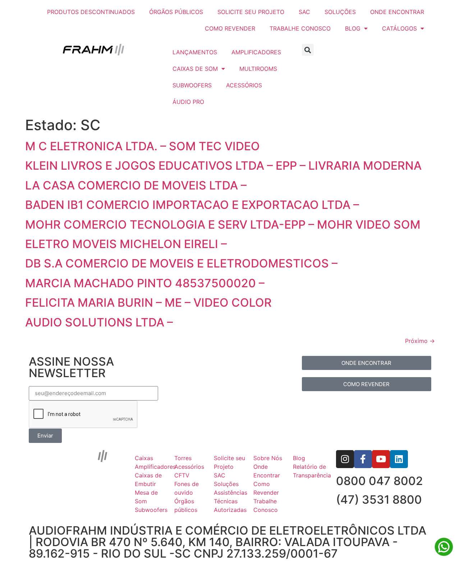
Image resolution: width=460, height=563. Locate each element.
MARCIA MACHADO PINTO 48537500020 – (144, 283)
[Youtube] (381, 459)
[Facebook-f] (363, 459)
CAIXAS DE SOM (195, 68)
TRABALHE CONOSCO (300, 28)
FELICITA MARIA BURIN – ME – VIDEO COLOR (148, 303)
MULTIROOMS (258, 68)
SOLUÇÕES (340, 11)
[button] (308, 50)
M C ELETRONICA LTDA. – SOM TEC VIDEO (142, 146)
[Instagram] (345, 459)
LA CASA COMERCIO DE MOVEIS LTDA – (136, 185)
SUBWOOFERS (192, 85)
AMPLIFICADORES (256, 52)
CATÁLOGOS (399, 28)
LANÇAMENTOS (194, 52)
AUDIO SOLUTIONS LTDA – (99, 322)
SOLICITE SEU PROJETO (250, 11)
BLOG (352, 28)
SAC (304, 11)
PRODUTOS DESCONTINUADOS (91, 11)
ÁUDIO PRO (188, 101)
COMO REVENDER (230, 28)
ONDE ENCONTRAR (397, 11)
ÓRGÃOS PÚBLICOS (176, 11)
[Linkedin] (399, 459)
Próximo (420, 340)
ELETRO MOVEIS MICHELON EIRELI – (126, 244)
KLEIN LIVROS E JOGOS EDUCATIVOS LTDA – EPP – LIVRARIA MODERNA (223, 166)
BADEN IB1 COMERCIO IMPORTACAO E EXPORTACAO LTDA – (192, 205)
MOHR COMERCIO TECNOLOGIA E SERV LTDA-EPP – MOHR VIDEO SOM (222, 225)
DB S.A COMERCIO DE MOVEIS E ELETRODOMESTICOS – (181, 263)
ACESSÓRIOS (244, 85)
